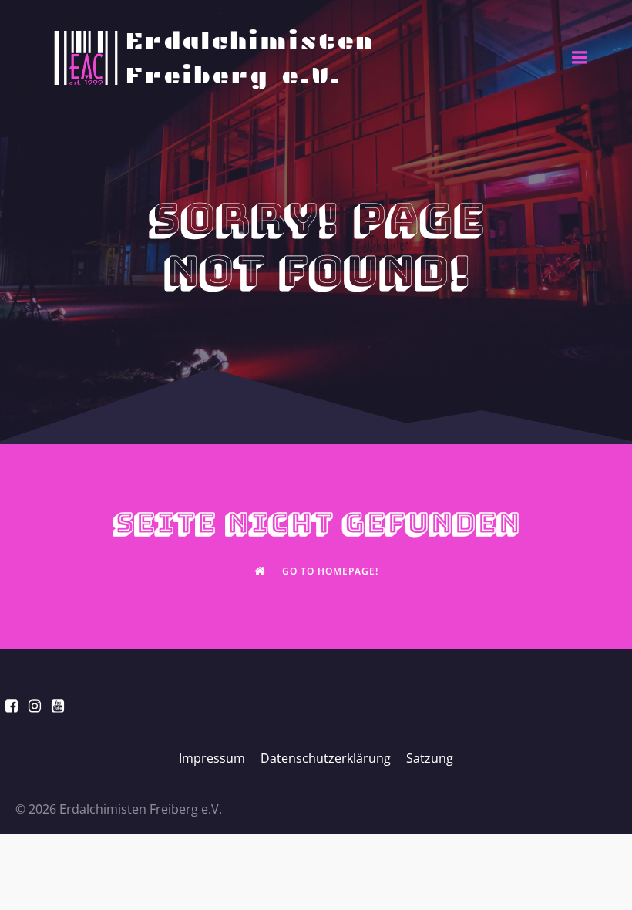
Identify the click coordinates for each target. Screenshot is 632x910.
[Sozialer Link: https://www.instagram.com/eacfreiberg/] (34, 706)
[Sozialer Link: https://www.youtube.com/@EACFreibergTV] (57, 706)
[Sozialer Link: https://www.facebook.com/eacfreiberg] (11, 706)
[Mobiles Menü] (579, 58)
